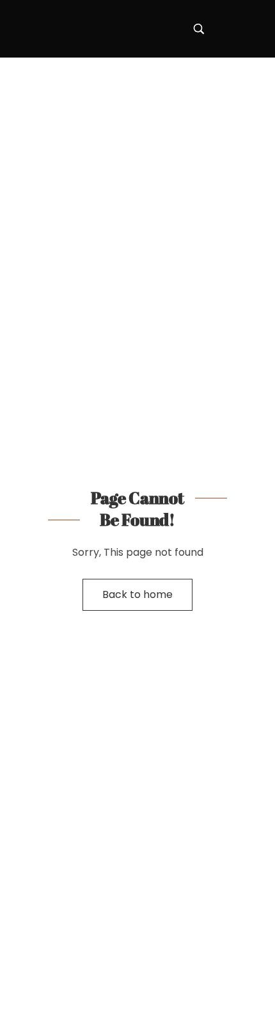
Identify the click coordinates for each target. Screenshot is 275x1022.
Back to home (137, 594)
